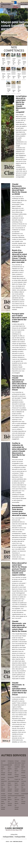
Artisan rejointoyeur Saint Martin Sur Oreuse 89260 (10, 799)
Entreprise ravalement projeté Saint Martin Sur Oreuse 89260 (10, 767)
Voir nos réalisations (9, 35)
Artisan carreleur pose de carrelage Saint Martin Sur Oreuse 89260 (3, 801)
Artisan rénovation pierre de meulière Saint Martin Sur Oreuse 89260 (17, 768)
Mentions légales (17, 841)
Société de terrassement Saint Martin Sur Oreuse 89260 (4, 767)
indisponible (6, 4)
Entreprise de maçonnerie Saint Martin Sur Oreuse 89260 (10, 784)
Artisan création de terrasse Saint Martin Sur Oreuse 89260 (23, 783)
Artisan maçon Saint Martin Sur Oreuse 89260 (23, 766)
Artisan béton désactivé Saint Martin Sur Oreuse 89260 (4, 784)
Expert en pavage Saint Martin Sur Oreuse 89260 (17, 785)
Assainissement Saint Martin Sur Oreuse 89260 (24, 798)
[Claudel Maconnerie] (11, 8)
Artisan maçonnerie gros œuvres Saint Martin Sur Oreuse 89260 (17, 801)
